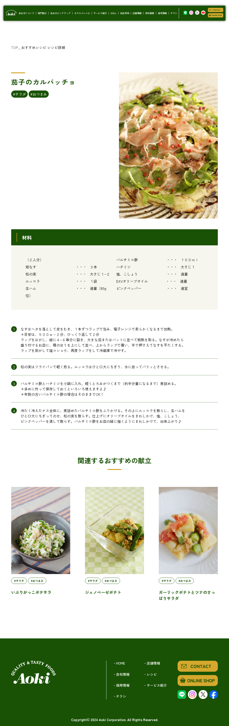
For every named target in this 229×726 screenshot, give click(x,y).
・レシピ (150, 674)
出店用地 (124, 13)
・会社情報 (121, 674)
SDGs (113, 13)
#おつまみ (38, 94)
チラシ (173, 13)
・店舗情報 (151, 663)
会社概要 (149, 13)
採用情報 (162, 13)
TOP (14, 47)
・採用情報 (121, 685)
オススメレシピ (82, 13)
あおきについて (26, 13)
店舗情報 (137, 13)
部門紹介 (42, 13)
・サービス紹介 (155, 685)
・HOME (119, 663)
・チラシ (119, 696)
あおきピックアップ (60, 13)
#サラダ (19, 94)
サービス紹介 (100, 13)
